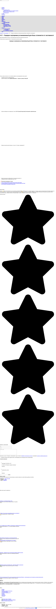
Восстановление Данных (8, 30)
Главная (3, 7)
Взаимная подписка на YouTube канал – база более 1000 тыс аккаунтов (11, 564)
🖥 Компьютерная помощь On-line (9, 11)
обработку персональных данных (27, 455)
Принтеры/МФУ (6, 22)
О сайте (3, 13)
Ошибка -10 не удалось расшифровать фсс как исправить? (9, 513)
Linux (3, 17)
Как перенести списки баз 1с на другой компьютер (8, 537)
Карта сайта (4, 595)
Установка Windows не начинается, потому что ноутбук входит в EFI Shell (13, 183)
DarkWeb (6, 29)
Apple (3, 16)
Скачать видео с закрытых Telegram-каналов (11, 10)
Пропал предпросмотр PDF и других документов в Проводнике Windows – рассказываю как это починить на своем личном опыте (21, 577)
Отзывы (3, 593)
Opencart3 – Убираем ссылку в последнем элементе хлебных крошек (11, 552)
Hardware (3, 21)
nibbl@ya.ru (5, 480)
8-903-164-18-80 (7, 478)
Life (4, 27)
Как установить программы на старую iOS (8, 184)
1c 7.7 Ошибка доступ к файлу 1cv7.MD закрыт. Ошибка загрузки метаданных (12, 525)
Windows (3, 19)
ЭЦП (2, 20)
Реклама (3, 594)
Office (3, 18)
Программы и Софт (7, 26)
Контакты (3, 14)
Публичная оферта (5, 591)
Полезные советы (7, 25)
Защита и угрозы (7, 28)
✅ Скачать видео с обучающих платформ (8, 599)
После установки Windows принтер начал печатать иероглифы (11, 182)
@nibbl (5, 479)
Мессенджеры (6, 24)
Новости (3, 8)
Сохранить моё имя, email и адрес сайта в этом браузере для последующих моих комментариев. (17, 457)
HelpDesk (3, 23)
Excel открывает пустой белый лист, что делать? (8, 540)
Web (2, 31)
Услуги (3, 9)
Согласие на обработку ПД (6, 592)
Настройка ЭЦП (6, 12)
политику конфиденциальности (42, 455)
